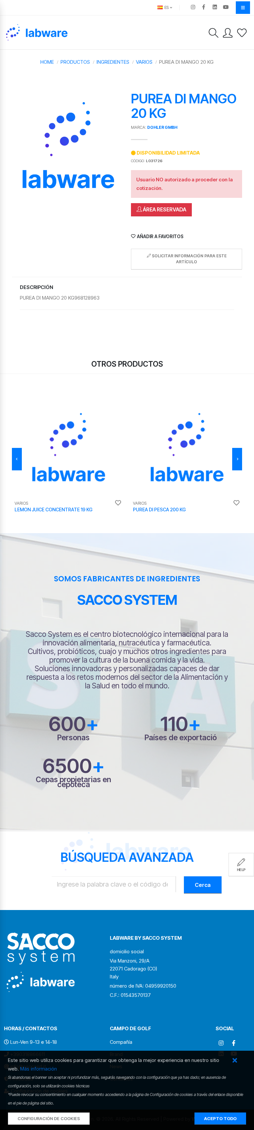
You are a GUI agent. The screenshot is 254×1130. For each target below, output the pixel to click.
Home (47, 62)
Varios (144, 62)
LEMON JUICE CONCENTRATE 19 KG (54, 509)
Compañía (121, 1042)
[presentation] (17, 459)
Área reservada (164, 209)
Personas (73, 737)
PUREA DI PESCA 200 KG (159, 509)
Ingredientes (113, 62)
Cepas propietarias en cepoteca (73, 782)
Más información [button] (38, 1069)
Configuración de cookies (49, 1118)
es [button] (166, 7)
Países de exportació (181, 737)
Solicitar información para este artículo (189, 258)
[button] (235, 1061)
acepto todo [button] (220, 1118)
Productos (75, 62)
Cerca (203, 885)
